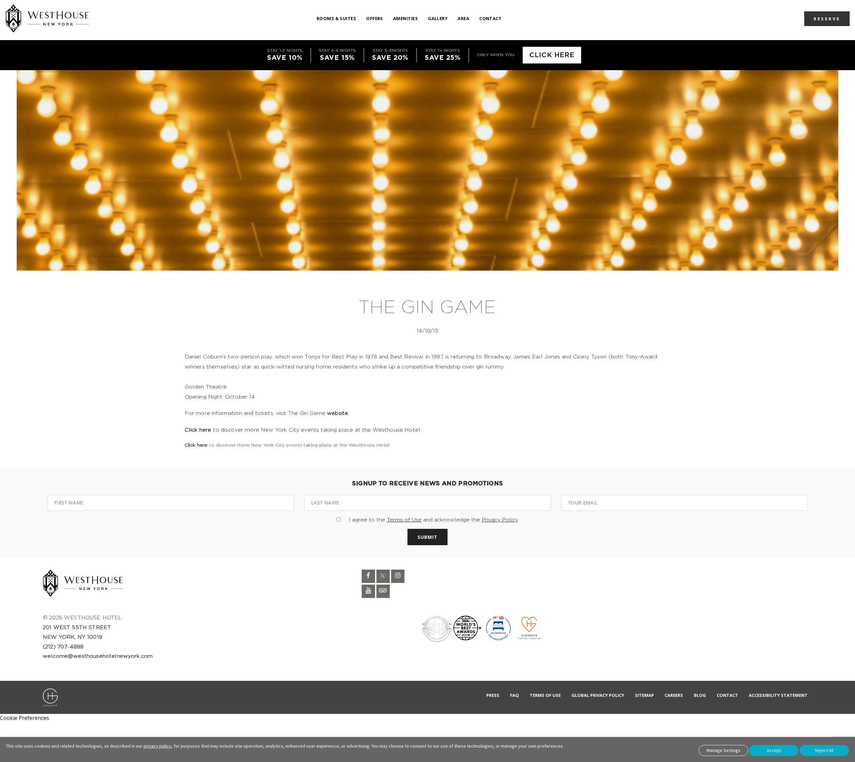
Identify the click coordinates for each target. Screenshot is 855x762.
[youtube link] (368, 591)
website (337, 413)
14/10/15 (427, 330)
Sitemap (644, 695)
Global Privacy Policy (597, 695)
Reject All (824, 750)
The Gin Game (427, 308)
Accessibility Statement (778, 695)
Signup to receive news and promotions (427, 484)
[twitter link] (383, 576)
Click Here (551, 55)
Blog (700, 695)
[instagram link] (397, 576)
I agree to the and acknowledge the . (434, 519)
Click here (198, 430)
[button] (827, 18)
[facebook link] (368, 576)
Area (463, 18)
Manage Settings (723, 750)
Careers (674, 695)
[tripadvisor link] (383, 591)
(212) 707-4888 (63, 646)
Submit (427, 537)
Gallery (438, 18)
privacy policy (157, 746)
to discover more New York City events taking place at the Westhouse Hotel (287, 445)
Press (492, 695)
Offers (374, 18)
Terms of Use (404, 519)
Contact (490, 18)
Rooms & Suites (336, 18)
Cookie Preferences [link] (24, 718)
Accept (774, 750)
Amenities (405, 18)
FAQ (514, 695)
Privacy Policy (500, 519)
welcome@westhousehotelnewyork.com (98, 656)
